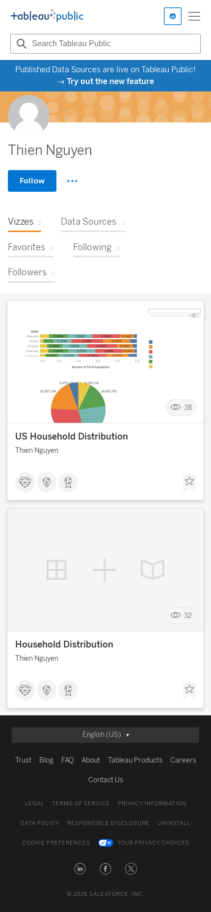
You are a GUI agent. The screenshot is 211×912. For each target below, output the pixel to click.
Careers (183, 760)
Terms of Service (81, 803)
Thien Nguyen (36, 450)
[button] (80, 869)
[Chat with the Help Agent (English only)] (173, 16)
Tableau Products (135, 760)
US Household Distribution (71, 436)
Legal (34, 803)
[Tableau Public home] (47, 16)
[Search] (20, 44)
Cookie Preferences (56, 843)
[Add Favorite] (189, 483)
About (90, 760)
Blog (46, 760)
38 (188, 408)
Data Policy (40, 823)
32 (188, 616)
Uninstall (174, 823)
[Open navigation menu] (194, 16)
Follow (32, 181)
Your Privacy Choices (153, 843)
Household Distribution (64, 644)
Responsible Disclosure (108, 823)
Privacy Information (152, 803)
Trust (23, 760)
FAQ (67, 760)
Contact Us (105, 780)
